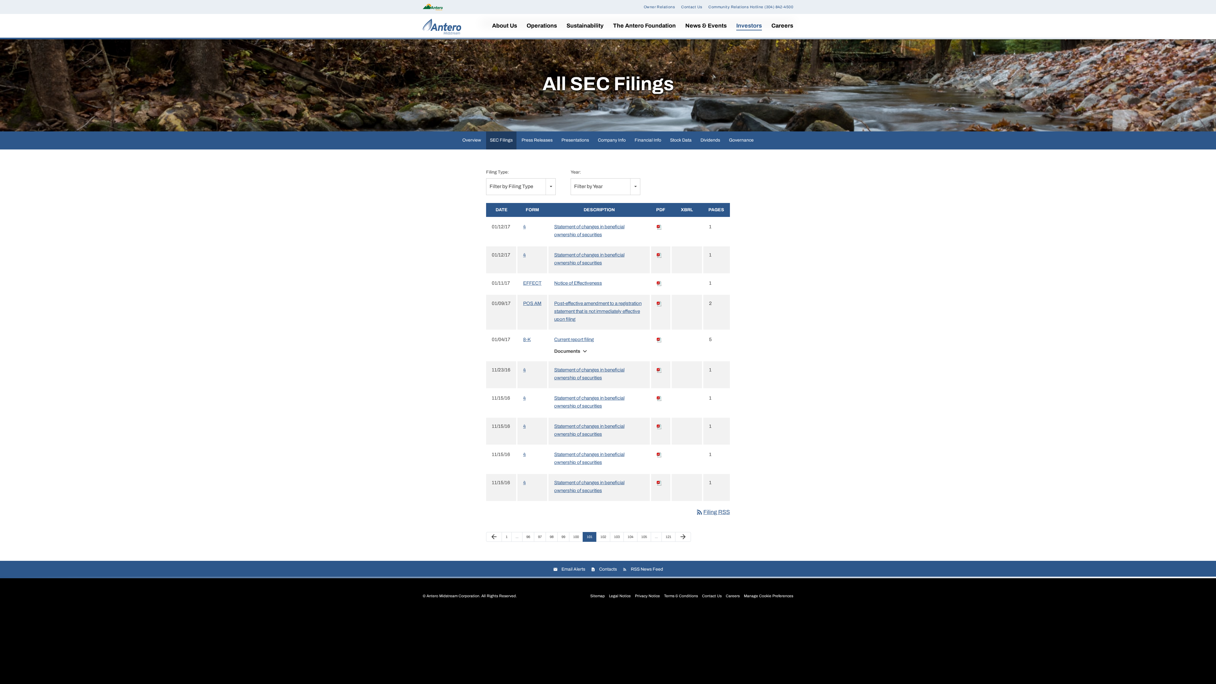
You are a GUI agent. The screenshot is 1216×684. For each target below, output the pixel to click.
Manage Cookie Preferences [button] (768, 596)
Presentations (575, 140)
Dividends (710, 140)
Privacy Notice (647, 596)
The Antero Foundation (644, 25)
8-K (527, 339)
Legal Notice (620, 596)
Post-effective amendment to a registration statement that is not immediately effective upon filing (598, 311)
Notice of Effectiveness (578, 283)
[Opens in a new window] (433, 6)
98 (553, 537)
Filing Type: (497, 172)
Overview (471, 140)
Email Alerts (573, 569)
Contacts (608, 569)
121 (669, 537)
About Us (504, 25)
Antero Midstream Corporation (453, 596)
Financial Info (648, 140)
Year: (576, 172)
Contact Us (691, 7)
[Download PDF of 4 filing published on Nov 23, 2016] (659, 369)
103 (618, 537)
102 (604, 537)
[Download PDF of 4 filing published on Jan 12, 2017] (659, 226)
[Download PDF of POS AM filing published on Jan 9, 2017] (659, 303)
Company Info (612, 140)
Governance (741, 140)
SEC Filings (501, 140)
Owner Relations (659, 7)
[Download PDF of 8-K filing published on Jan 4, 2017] (659, 339)
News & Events (706, 25)
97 (542, 537)
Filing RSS (713, 512)
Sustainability (585, 25)
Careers (782, 25)
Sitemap (597, 596)
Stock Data (681, 140)
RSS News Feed (647, 569)
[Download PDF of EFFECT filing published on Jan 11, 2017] (659, 283)
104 (631, 537)
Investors (749, 25)
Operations (542, 25)
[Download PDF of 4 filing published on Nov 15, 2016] (659, 398)
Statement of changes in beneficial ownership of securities (589, 230)
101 (590, 537)
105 (645, 537)
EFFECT (532, 283)
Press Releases (537, 140)
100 (577, 537)
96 (530, 537)
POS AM (532, 303)
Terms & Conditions (681, 596)
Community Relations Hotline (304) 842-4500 (750, 7)
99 (565, 537)
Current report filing (574, 339)
